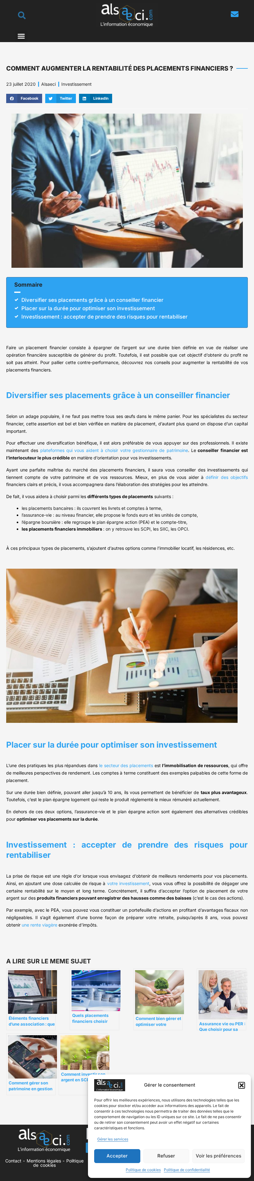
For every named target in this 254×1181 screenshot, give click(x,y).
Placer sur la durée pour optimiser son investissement (88, 308)
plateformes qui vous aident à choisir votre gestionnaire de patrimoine (114, 450)
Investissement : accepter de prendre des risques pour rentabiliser (104, 317)
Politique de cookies (143, 1169)
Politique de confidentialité (187, 1169)
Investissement (76, 84)
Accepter (117, 1156)
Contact (13, 1160)
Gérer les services (112, 1139)
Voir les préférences (218, 1156)
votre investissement (128, 883)
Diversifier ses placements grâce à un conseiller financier (92, 300)
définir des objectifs (227, 477)
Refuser (166, 1156)
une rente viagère (39, 924)
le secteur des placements (126, 765)
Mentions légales (44, 1160)
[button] (242, 1085)
